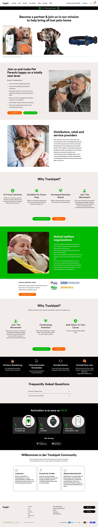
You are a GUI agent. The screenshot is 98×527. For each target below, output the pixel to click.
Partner (25, 3)
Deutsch (85, 3)
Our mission (32, 3)
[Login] (91, 3)
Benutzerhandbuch (57, 513)
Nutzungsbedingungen (57, 506)
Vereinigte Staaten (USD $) (73, 3)
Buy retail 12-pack (30, 112)
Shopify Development (30, 522)
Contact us (14, 112)
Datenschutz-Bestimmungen (59, 508)
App (19, 3)
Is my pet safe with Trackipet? (36, 395)
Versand (54, 510)
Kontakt (45, 3)
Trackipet (30, 506)
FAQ (50, 3)
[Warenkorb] (94, 3)
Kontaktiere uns (31, 515)
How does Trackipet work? (35, 391)
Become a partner (27, 294)
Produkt (14, 3)
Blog (39, 3)
